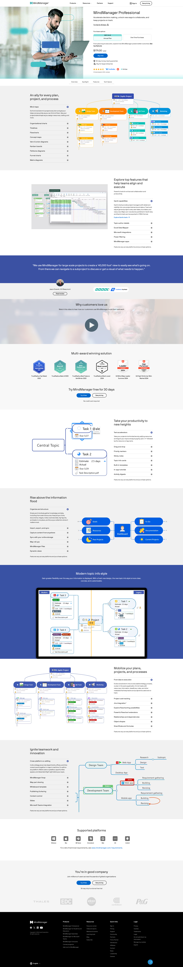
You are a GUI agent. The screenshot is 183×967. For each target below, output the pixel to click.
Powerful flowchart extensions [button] (126, 712)
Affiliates (112, 945)
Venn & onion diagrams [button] (39, 142)
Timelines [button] (33, 128)
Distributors (113, 942)
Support (112, 931)
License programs (68, 944)
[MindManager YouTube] (41, 928)
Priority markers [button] (120, 451)
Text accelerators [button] (120, 432)
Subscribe (90, 940)
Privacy (136, 926)
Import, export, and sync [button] (39, 528)
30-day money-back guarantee (107, 61)
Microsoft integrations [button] (122, 232)
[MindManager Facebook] (31, 928)
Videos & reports (91, 928)
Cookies (136, 928)
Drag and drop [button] (119, 447)
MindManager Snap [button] (37, 778)
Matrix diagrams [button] (36, 160)
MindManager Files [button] (37, 546)
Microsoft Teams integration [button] (41, 805)
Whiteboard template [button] (38, 787)
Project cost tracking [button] (122, 699)
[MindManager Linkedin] (38, 928)
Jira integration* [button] (120, 703)
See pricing (99, 395)
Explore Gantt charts (121, 217)
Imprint (136, 945)
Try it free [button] (84, 395)
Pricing (112, 928)
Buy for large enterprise (104, 64)
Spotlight (85, 82)
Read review (60, 293)
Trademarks (137, 931)
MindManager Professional (71, 926)
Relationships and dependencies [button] (126, 717)
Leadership (113, 953)
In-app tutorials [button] (120, 470)
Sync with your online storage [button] (41, 537)
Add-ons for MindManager (71, 947)
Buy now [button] (100, 55)
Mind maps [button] (34, 107)
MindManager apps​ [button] (121, 241)
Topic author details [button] (121, 223)
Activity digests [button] (120, 474)
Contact (112, 948)
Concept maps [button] (35, 137)
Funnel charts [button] (35, 155)
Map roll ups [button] (35, 542)
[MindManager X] (34, 928)
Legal (135, 934)
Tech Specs (108, 82)
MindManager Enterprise (70, 941)
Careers (112, 956)
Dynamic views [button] (36, 551)
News (111, 951)
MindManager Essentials (70, 934)
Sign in (134, 3)
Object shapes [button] (119, 721)
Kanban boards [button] (36, 146)
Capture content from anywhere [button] (42, 533)
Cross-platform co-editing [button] (40, 761)
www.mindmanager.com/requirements (107, 848)
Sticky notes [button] (118, 456)
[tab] (107, 37)
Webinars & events (92, 931)
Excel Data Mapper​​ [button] (121, 228)
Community (113, 934)
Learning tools (91, 934)
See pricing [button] (146, 3)
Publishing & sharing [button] (38, 791)
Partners (112, 937)
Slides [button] (32, 801)
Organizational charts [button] (38, 123)
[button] (73, 3)
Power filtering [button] (119, 237)
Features (96, 82)
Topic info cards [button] (120, 460)
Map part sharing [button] (37, 782)
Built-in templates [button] (121, 465)
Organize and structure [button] (39, 509)
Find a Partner (114, 940)
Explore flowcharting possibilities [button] (127, 708)
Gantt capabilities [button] (121, 201)
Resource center (92, 926)
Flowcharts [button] (34, 133)
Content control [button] (36, 796)
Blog (88, 937)
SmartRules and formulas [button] (124, 726)
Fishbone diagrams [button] (37, 151)
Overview (74, 82)
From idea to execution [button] (123, 680)
